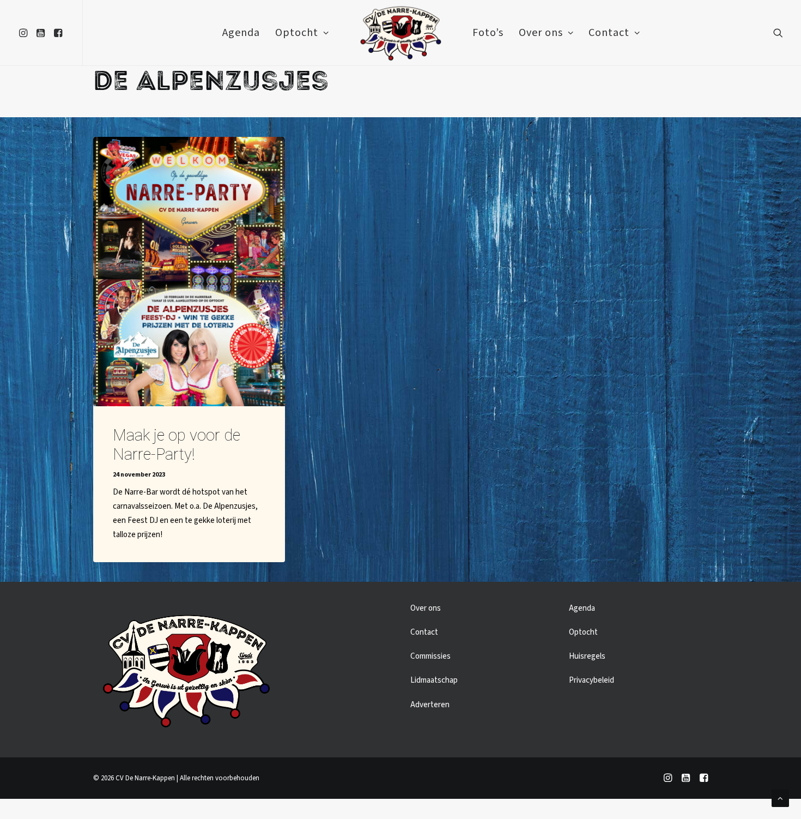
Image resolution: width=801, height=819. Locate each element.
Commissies (430, 656)
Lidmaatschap (434, 680)
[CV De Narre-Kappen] (400, 32)
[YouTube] (686, 780)
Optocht (296, 32)
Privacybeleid (591, 680)
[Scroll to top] (780, 798)
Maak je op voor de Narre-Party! (176, 444)
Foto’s (487, 32)
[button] (25, 32)
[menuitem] (25, 32)
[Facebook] (704, 780)
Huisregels (587, 656)
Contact (608, 32)
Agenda (241, 32)
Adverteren (430, 704)
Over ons (541, 32)
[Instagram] (668, 780)
